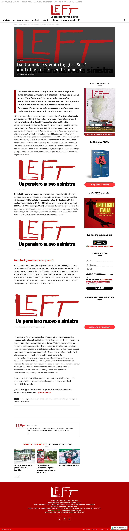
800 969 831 (55, 510)
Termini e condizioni (64, 514)
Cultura (54, 20)
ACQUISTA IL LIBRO (100, 184)
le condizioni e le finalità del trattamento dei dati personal (99, 281)
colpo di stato (29, 399)
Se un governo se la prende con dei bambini (23, 467)
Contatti (62, 2)
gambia (68, 399)
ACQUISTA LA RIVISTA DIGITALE (99, 134)
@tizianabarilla (44, 392)
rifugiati (17, 401)
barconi (22, 399)
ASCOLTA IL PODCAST (99, 327)
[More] (46, 84)
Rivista (6, 20)
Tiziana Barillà (22, 74)
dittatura (56, 399)
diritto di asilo (48, 399)
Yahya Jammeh (25, 401)
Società (35, 20)
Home (15, 24)
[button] (125, 20)
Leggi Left (38, 2)
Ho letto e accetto (99, 281)
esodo (62, 399)
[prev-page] (15, 476)
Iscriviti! (99, 288)
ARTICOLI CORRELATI (34, 444)
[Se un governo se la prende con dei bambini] (24, 456)
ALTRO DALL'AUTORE (59, 444)
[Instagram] (64, 519)
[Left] (64, 11)
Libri (55, 2)
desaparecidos (39, 399)
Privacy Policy (64, 516)
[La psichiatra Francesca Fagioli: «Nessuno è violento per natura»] (47, 456)
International (68, 20)
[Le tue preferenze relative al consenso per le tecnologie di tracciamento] (119, 527)
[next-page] (18, 476)
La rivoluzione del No (69, 465)
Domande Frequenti (75, 2)
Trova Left (47, 2)
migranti (74, 399)
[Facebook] (27, 84)
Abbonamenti (27, 2)
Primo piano (22, 24)
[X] (34, 84)
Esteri (45, 20)
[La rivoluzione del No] (69, 456)
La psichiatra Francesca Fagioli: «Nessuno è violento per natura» (46, 469)
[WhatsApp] (40, 84)
